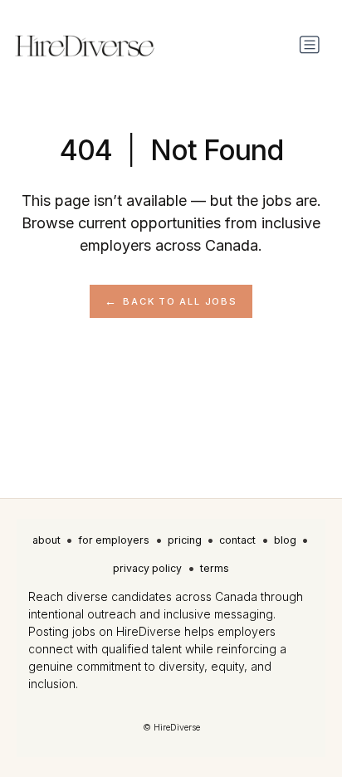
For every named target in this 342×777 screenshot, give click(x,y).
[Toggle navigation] (309, 45)
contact (237, 540)
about (46, 540)
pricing (185, 540)
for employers (113, 540)
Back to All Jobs (180, 301)
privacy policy (147, 568)
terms (214, 568)
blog (285, 540)
